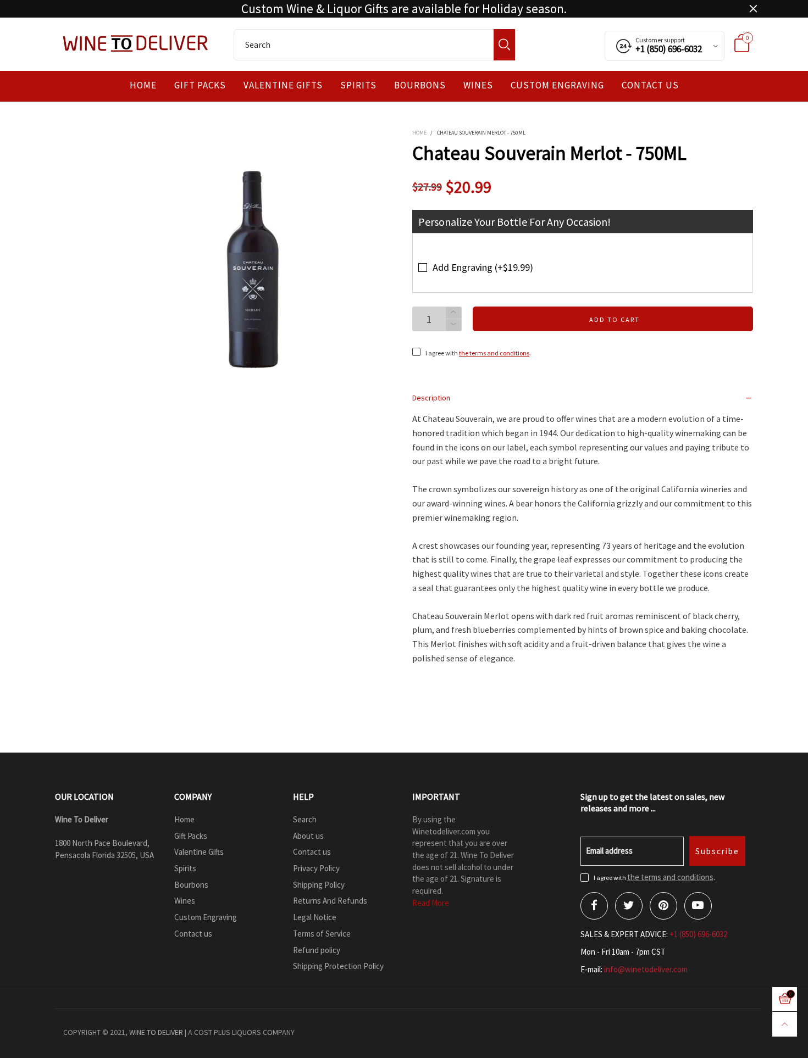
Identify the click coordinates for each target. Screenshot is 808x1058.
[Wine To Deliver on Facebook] (594, 906)
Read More (430, 903)
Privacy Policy (316, 868)
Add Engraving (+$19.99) (483, 267)
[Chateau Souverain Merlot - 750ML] (255, 269)
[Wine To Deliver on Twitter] (629, 906)
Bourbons (420, 85)
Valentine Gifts (283, 85)
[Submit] (504, 44)
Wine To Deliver (156, 1032)
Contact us (650, 85)
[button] (453, 325)
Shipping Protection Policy (338, 966)
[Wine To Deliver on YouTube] (698, 906)
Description (431, 398)
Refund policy (316, 950)
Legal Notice (314, 917)
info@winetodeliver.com (646, 969)
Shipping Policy (319, 884)
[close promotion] (753, 9)
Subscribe (717, 851)
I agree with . (478, 353)
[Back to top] (784, 1024)
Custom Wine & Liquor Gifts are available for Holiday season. (404, 9)
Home (143, 85)
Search (305, 819)
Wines (478, 85)
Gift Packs (200, 85)
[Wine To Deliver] (136, 43)
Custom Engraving (557, 85)
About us (308, 836)
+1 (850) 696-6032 (698, 934)
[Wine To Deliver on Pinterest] (663, 906)
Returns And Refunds (330, 900)
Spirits (358, 85)
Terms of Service (322, 933)
